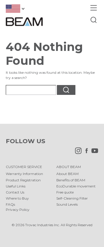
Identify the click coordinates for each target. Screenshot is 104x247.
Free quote (65, 192)
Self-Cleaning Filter (72, 198)
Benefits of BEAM (70, 180)
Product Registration (23, 180)
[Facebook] (85, 153)
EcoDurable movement (76, 186)
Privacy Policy (17, 209)
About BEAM (67, 174)
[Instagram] (77, 153)
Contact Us (15, 192)
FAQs (10, 204)
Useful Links (15, 186)
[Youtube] (93, 153)
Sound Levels (67, 204)
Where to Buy (17, 198)
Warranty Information (24, 174)
